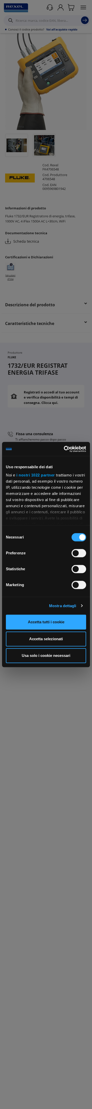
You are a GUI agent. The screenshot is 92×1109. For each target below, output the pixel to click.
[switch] (79, 553)
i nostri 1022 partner (35, 475)
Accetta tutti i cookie (46, 622)
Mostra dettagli (62, 606)
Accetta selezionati (46, 639)
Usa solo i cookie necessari (46, 655)
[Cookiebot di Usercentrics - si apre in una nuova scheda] (65, 449)
